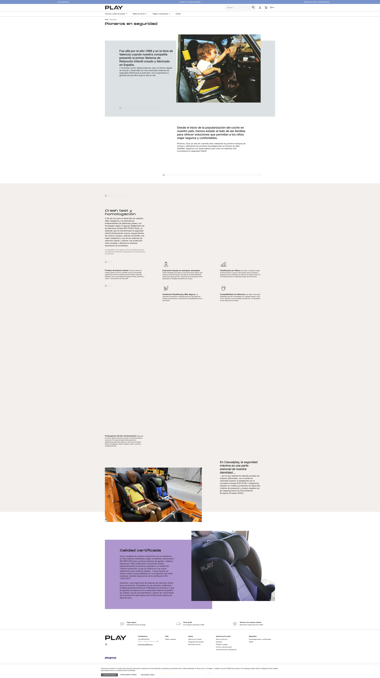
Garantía (219, 642)
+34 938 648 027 (324, 2)
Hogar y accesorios (160, 13)
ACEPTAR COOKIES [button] (109, 675)
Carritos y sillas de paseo (115, 13)
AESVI (251, 642)
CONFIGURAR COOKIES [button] (128, 675)
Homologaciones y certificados (260, 639)
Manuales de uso (194, 644)
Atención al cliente (195, 639)
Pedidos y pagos (222, 644)
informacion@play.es (145, 644)
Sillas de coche (139, 13)
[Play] (163, 8)
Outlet (178, 13)
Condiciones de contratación (226, 649)
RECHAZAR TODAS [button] (147, 675)
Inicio (106, 19)
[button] (272, 7)
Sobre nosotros (170, 639)
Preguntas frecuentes (196, 642)
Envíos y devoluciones (224, 647)
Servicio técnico (221, 639)
